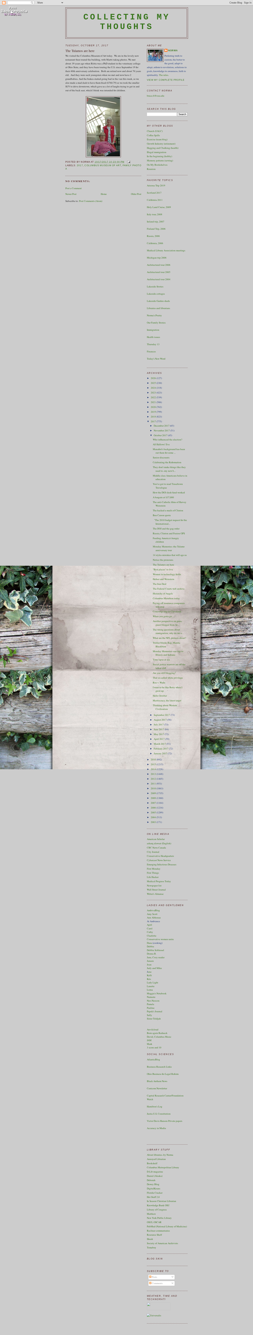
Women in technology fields (167, 574)
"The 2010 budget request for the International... (170, 521)
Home (104, 194)
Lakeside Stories (155, 286)
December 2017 (162, 425)
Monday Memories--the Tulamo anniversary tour (169, 548)
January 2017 (161, 753)
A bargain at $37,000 (163, 497)
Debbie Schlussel (155, 950)
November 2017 (162, 430)
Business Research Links (159, 1066)
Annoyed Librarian (156, 1159)
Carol (149, 928)
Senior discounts (161, 457)
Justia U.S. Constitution (159, 1113)
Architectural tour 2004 (158, 279)
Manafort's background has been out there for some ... (169, 450)
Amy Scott (152, 914)
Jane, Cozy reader (155, 957)
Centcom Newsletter (157, 1088)
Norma (173, 50)
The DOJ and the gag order (166, 528)
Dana (149, 943)
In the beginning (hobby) (159, 156)
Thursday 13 (153, 344)
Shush (150, 1239)
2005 (154, 812)
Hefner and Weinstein (163, 579)
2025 (154, 383)
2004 (154, 817)
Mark (149, 1044)
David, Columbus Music (159, 1036)
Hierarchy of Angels (163, 593)
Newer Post (70, 194)
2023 (154, 392)
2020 (154, 407)
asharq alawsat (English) (159, 843)
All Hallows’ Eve (161, 444)
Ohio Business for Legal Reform (163, 1074)
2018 (154, 416)
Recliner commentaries (158, 1230)
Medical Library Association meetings (166, 250)
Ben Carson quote (162, 515)
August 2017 (160, 719)
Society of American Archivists (162, 1243)
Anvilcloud (152, 1029)
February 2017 (161, 748)
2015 (154, 764)
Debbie (150, 946)
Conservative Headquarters (160, 856)
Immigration (153, 329)
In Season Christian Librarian (161, 1201)
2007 (154, 802)
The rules (163, 75)
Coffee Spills (153, 135)
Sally (149, 1015)
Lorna (150, 989)
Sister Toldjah (154, 1018)
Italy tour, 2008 (154, 214)
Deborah (151, 1180)
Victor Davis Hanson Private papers (164, 1121)
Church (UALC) (155, 131)
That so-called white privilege (168, 677)
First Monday (153, 868)
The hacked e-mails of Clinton (168, 510)
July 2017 (159, 724)
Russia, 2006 (153, 236)
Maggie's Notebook (157, 993)
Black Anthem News (157, 1081)
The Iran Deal (159, 584)
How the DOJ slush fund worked (169, 492)
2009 (154, 793)
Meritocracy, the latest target (167, 700)
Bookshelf (152, 1163)
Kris (149, 979)
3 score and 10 (154, 1047)
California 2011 (155, 200)
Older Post (136, 194)
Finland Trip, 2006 (156, 228)
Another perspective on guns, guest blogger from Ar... (167, 622)
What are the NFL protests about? (169, 638)
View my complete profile (166, 80)
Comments (157, 1283)
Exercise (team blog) (157, 139)
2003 (154, 822)
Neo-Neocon (153, 1000)
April (149, 924)
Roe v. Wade (159, 682)
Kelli (149, 975)
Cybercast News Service (159, 860)
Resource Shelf (154, 1234)
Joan (149, 964)
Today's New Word (156, 358)
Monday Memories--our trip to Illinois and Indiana (168, 653)
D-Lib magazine (155, 1171)
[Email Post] (128, 162)
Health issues (153, 337)
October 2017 (161, 435)
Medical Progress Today (159, 881)
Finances (151, 351)
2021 (154, 402)
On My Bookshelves (157, 164)
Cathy (150, 932)
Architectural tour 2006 (158, 264)
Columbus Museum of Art (102, 165)
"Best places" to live (163, 569)
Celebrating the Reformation (167, 462)
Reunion (151, 169)
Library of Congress (157, 1209)
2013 (154, 774)
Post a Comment (73, 188)
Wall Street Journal (156, 889)
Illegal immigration (156, 152)
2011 (154, 783)
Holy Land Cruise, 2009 (159, 207)
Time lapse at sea (161, 659)
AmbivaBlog (153, 910)
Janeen (150, 960)
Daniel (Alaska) (154, 1176)
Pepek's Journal (154, 1011)
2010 (154, 788)
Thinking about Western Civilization (165, 707)
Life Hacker (153, 877)
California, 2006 (155, 243)
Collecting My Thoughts (126, 22)
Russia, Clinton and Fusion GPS (169, 533)
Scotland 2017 (154, 192)
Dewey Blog (153, 1184)
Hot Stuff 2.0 (153, 1197)
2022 (154, 397)
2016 (154, 759)
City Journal (153, 851)
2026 (154, 378)
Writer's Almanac (155, 893)
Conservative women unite (160, 939)
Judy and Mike (154, 968)
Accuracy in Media (156, 1128)
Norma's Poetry (154, 315)
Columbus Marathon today (166, 598)
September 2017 (162, 715)
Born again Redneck (157, 1033)
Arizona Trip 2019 (156, 185)
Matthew (151, 1213)
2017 (80, 165)
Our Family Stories (156, 322)
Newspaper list (154, 885)
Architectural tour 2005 (158, 272)
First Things (153, 872)
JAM (149, 1040)
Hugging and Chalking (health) (162, 148)
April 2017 (159, 739)
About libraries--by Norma (160, 1154)
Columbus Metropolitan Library (163, 1167)
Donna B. (151, 953)
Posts (154, 1277)
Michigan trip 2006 (157, 257)
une (150, 971)
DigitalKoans (153, 1188)
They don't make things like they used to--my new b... (169, 468)
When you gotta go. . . (164, 616)
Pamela (150, 1004)
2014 (154, 769)
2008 (154, 798)
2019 (154, 411)
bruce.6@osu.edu (155, 95)
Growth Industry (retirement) (161, 143)
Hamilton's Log (154, 1106)
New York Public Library (159, 1218)
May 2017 (159, 734)
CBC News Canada (156, 847)
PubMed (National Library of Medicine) (167, 1226)
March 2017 (160, 743)
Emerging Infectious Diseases (161, 864)
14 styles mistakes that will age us (170, 555)
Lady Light (152, 982)
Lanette (150, 986)
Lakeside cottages (156, 293)
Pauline (150, 1007)
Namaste (151, 997)
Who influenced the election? (167, 439)
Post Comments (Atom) (90, 201)
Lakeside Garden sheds (158, 301)
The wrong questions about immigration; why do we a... (168, 631)
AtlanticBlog (153, 1059)
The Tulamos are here (79, 50)
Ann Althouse (154, 917)
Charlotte (151, 935)
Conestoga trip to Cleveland (167, 611)
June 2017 (159, 729)
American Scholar (156, 839)
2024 (154, 387)
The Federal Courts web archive (168, 588)
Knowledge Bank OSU (158, 1205)
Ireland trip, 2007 (155, 221)
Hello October (160, 695)
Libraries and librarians (158, 308)
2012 (154, 778)
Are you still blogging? (164, 673)
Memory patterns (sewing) (160, 160)
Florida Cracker (154, 1192)
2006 (154, 807)
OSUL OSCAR (154, 1222)
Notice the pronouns (163, 559)
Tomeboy (151, 1247)
